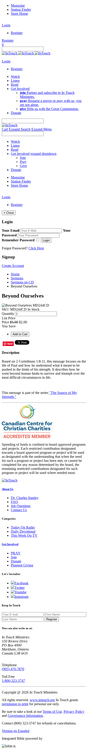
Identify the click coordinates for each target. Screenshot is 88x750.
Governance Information (25, 716)
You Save (9, 326)
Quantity (8, 314)
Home (15, 274)
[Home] (26, 53)
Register (17, 33)
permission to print (15, 704)
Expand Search (19, 129)
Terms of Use (52, 711)
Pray (23, 162)
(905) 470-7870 (13, 669)
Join (23, 158)
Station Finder (21, 9)
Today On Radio (23, 527)
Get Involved (10, 544)
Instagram (21, 597)
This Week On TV (24, 535)
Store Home (19, 13)
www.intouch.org (42, 700)
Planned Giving (22, 565)
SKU (5, 309)
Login (6, 25)
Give (23, 166)
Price (5, 322)
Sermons (17, 278)
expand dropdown (43, 154)
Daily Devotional (23, 531)
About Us (7, 489)
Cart (5, 129)
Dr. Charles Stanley (25, 498)
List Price (8, 318)
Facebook (21, 583)
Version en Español (15, 731)
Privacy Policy (74, 711)
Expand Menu (41, 129)
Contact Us (19, 510)
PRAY (16, 553)
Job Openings (20, 506)
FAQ (14, 502)
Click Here (36, 248)
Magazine (18, 5)
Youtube (20, 592)
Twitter (19, 588)
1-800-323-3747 (13, 681)
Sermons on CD (22, 282)
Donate (16, 561)
